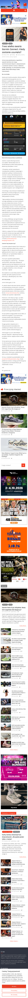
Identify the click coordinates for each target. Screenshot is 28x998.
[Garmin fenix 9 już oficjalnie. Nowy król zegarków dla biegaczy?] (14, 393)
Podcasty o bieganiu (8, 813)
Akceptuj (14, 986)
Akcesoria (5, 43)
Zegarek (15, 56)
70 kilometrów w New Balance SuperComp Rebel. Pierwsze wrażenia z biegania (12, 431)
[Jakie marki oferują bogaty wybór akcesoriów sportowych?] (6, 664)
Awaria (19, 54)
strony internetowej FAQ (12, 293)
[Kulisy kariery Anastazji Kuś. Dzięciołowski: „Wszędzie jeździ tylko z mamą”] (14, 816)
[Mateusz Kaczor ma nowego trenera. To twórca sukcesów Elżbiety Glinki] (6, 895)
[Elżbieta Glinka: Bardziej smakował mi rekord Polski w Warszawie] (6, 878)
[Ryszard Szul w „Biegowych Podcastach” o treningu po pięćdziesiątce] (6, 869)
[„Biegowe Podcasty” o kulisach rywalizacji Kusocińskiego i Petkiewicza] (6, 904)
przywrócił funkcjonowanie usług (10, 359)
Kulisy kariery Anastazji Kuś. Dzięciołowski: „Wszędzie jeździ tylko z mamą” (13, 837)
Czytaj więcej (22, 625)
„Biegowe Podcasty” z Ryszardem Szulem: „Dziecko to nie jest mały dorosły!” (19, 924)
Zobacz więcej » (14, 749)
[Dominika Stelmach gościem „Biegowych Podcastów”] (6, 887)
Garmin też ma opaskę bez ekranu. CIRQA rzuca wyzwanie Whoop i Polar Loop (18, 702)
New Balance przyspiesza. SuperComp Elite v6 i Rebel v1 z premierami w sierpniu (18, 693)
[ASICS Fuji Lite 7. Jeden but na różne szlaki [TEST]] (6, 716)
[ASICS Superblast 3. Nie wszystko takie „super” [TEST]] (6, 733)
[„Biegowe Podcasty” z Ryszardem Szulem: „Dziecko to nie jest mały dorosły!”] (6, 921)
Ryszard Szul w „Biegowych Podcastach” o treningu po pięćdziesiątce (18, 871)
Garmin (22, 54)
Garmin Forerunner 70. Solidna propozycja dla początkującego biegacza (18, 684)
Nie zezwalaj (14, 994)
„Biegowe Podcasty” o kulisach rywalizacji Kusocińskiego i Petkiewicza (18, 907)
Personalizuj (14, 990)
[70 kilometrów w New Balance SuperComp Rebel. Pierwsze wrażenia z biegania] (14, 415)
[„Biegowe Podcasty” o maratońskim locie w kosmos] (6, 913)
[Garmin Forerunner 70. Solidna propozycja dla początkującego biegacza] (6, 681)
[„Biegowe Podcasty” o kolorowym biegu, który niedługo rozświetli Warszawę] (6, 860)
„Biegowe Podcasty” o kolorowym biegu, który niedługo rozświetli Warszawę (18, 862)
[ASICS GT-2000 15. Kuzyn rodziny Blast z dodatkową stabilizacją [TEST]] (6, 655)
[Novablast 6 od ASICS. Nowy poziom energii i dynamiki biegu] (6, 741)
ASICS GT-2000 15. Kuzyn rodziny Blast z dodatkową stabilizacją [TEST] (17, 657)
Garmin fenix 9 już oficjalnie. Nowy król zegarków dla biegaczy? (13, 408)
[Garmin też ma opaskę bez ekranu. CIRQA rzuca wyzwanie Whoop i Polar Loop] (6, 699)
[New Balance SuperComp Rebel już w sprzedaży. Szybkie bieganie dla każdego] (14, 439)
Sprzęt (10, 43)
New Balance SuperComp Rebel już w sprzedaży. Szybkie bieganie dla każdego (14, 454)
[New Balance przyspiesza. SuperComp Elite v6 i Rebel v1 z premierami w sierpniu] (6, 690)
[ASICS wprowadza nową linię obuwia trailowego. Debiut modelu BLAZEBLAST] (6, 724)
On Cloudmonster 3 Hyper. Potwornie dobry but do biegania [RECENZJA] (17, 675)
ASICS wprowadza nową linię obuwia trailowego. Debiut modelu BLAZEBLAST (18, 727)
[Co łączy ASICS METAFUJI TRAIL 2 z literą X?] (6, 708)
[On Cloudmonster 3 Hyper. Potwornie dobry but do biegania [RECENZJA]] (6, 672)
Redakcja (13, 54)
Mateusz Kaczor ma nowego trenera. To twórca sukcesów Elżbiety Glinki (18, 898)
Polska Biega (16, 831)
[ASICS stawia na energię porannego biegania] (6, 647)
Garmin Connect (5, 56)
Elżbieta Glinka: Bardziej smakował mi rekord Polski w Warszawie (18, 880)
